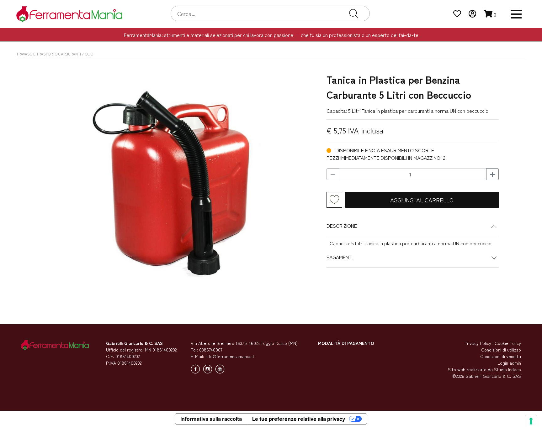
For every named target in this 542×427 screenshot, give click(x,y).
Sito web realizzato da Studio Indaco (484, 369)
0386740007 (210, 349)
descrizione (342, 225)
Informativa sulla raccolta (211, 419)
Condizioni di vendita (500, 356)
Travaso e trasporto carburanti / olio (54, 53)
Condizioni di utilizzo (501, 349)
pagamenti (340, 257)
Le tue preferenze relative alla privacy (298, 419)
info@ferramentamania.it (229, 356)
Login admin (509, 363)
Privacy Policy (478, 343)
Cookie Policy (508, 343)
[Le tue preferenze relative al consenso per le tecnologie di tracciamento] (531, 421)
